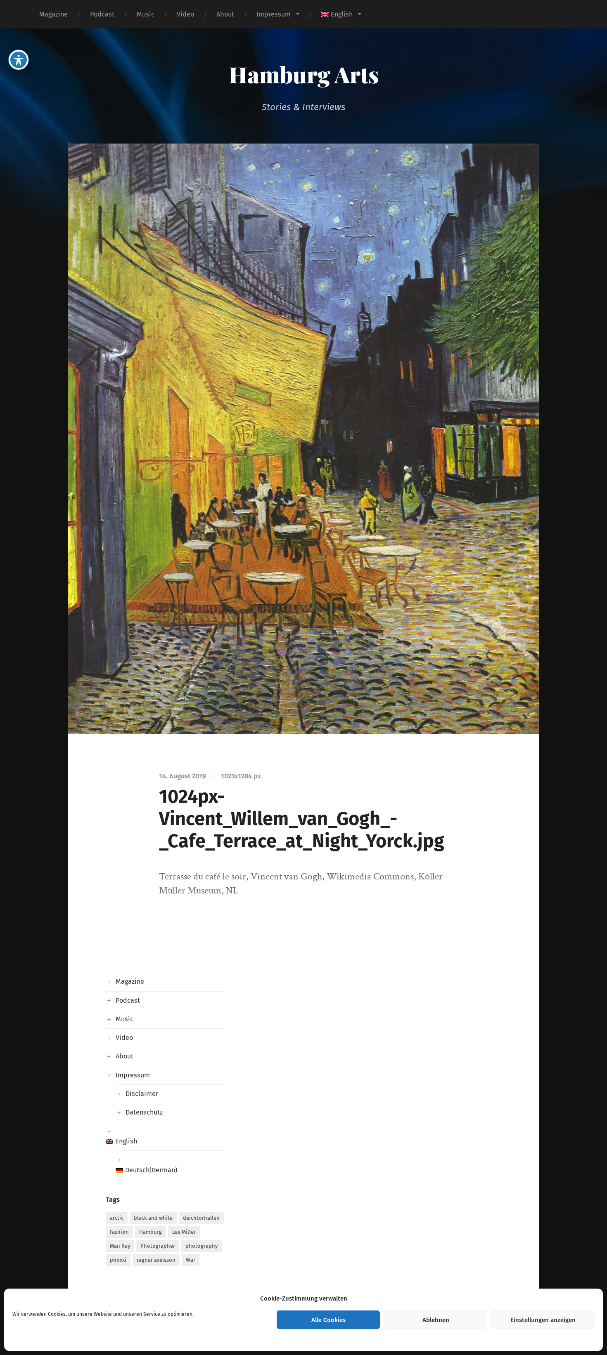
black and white (153, 1218)
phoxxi (118, 1260)
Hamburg (150, 1232)
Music (145, 14)
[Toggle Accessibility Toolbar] (18, 60)
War (190, 1260)
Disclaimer (142, 1094)
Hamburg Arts (304, 74)
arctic (116, 1218)
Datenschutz (144, 1112)
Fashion (119, 1232)
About (225, 14)
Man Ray (120, 1246)
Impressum (273, 14)
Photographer (157, 1246)
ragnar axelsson (156, 1260)
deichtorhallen (201, 1218)
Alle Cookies (328, 1320)
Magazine (53, 14)
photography (201, 1246)
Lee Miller (184, 1232)
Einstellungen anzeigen (543, 1320)
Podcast (102, 14)
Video (185, 14)
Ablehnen (435, 1320)
